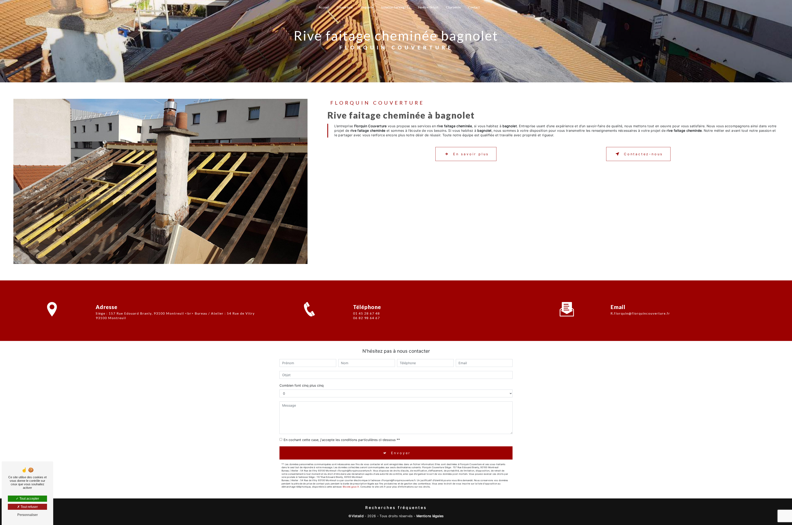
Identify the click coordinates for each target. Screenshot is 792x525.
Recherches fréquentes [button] (396, 507)
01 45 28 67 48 (366, 313)
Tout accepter (29, 498)
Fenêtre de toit (428, 7)
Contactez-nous (643, 154)
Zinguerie (367, 7)
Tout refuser (29, 507)
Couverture (345, 7)
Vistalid (358, 516)
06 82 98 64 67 (366, 318)
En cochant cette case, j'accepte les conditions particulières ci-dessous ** (342, 440)
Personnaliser (27, 515)
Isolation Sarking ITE (395, 7)
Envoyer (401, 453)
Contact (474, 7)
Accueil (324, 7)
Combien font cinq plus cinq (301, 385)
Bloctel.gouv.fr (351, 486)
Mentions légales (430, 516)
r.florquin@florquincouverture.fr (640, 313)
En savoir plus (471, 154)
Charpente (453, 7)
